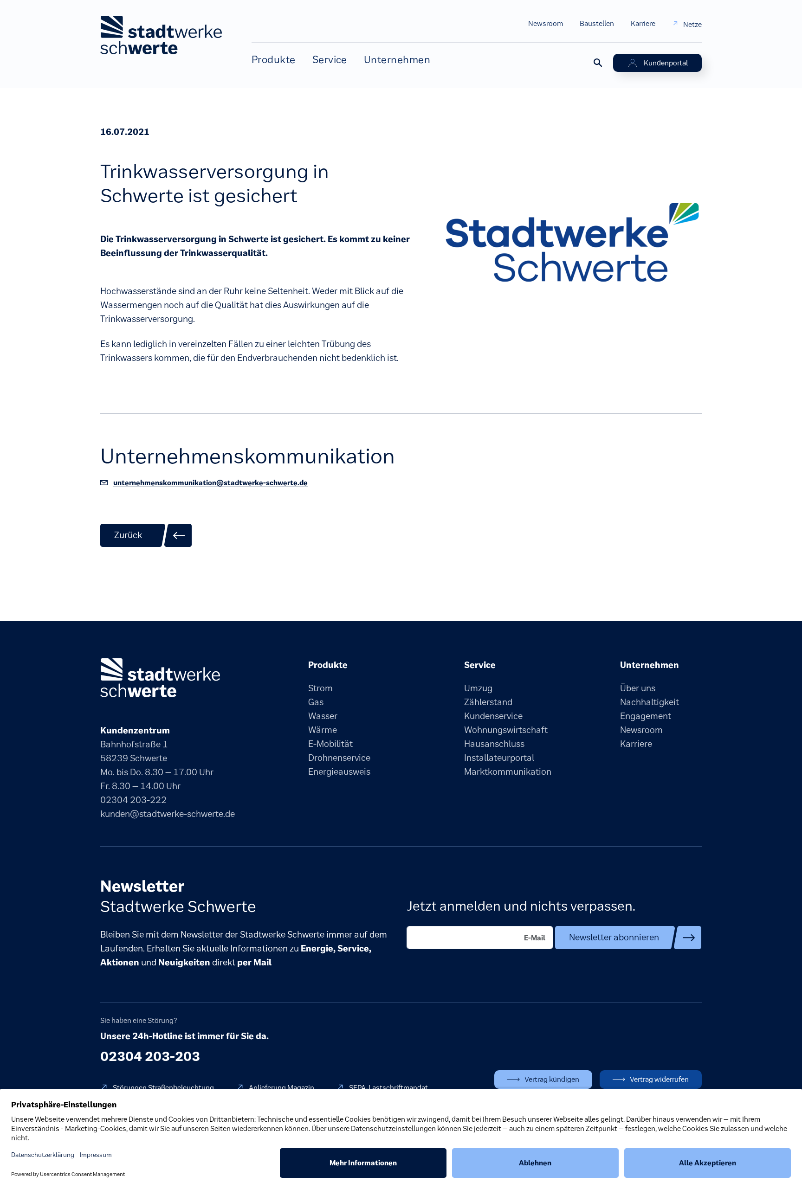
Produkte (274, 59)
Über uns (637, 688)
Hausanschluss (494, 744)
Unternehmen (397, 59)
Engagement (645, 716)
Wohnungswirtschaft (506, 730)
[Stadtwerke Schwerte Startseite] (161, 35)
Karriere (643, 23)
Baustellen (597, 23)
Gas (315, 702)
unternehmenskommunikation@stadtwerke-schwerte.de (210, 482)
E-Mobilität (330, 744)
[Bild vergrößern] (572, 246)
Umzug (478, 688)
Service (329, 59)
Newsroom (545, 23)
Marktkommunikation (507, 771)
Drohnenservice (339, 757)
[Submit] (628, 937)
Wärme (322, 730)
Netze (692, 24)
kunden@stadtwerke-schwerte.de (167, 814)
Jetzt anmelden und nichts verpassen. (521, 906)
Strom (320, 688)
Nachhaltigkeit (649, 702)
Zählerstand (488, 702)
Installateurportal (499, 757)
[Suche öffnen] (597, 62)
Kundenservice (493, 716)
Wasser (322, 716)
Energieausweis (339, 771)
